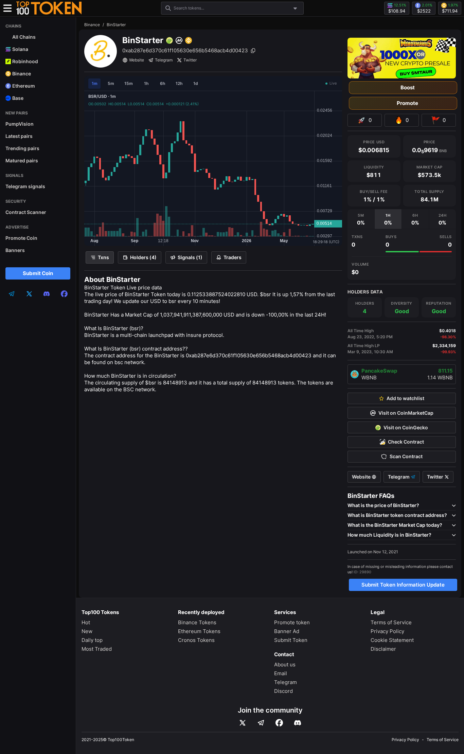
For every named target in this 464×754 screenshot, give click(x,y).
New (87, 631)
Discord (283, 691)
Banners (15, 250)
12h (179, 83)
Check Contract (406, 442)
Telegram (164, 59)
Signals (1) (190, 257)
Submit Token (290, 640)
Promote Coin (21, 238)
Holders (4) (143, 257)
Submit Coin (38, 273)
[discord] (46, 294)
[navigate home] (49, 8)
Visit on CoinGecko (405, 427)
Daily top (92, 640)
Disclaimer (383, 649)
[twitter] (29, 294)
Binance (92, 24)
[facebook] (64, 294)
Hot (86, 622)
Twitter (190, 59)
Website (136, 59)
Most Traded (97, 649)
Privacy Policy (387, 631)
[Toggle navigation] (7, 8)
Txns (103, 257)
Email (280, 673)
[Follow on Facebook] (279, 723)
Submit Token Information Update (403, 584)
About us (285, 664)
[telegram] (11, 294)
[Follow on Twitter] (242, 723)
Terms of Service (391, 622)
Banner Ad (286, 631)
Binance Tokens (197, 622)
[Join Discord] (297, 723)
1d (195, 83)
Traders (233, 257)
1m (94, 83)
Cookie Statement (392, 640)
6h (162, 83)
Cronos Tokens (196, 640)
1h (146, 83)
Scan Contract (406, 456)
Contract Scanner (25, 212)
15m (128, 83)
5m (111, 83)
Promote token (292, 622)
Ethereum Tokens (199, 631)
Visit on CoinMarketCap (405, 413)
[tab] (360, 219)
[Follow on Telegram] (261, 723)
